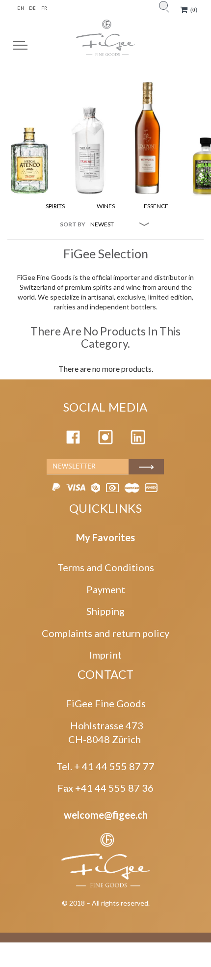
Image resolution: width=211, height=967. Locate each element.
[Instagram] (105, 440)
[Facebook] (73, 440)
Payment (105, 589)
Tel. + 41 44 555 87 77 (105, 766)
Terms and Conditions (105, 567)
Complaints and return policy (105, 633)
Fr (44, 8)
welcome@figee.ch (106, 815)
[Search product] (163, 5)
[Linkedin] (138, 440)
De (32, 8)
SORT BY (72, 224)
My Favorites (105, 537)
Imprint (105, 655)
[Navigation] (20, 45)
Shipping (105, 611)
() (193, 9)
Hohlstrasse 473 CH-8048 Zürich (105, 732)
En (20, 8)
